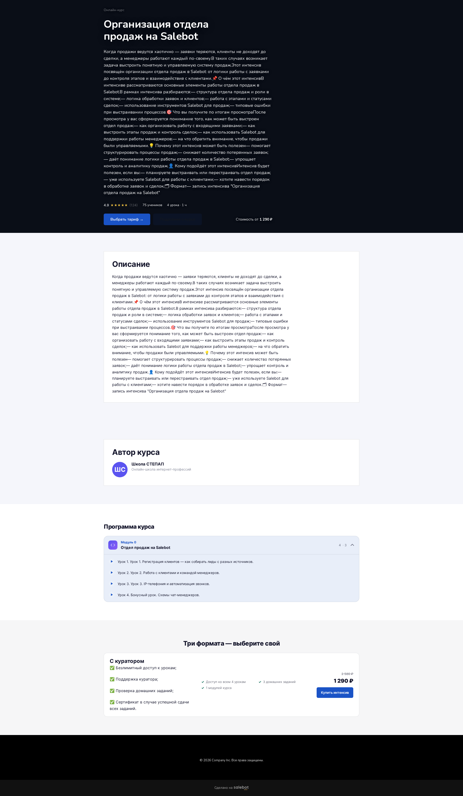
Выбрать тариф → (126, 219)
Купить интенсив (335, 692)
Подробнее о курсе (177, 219)
